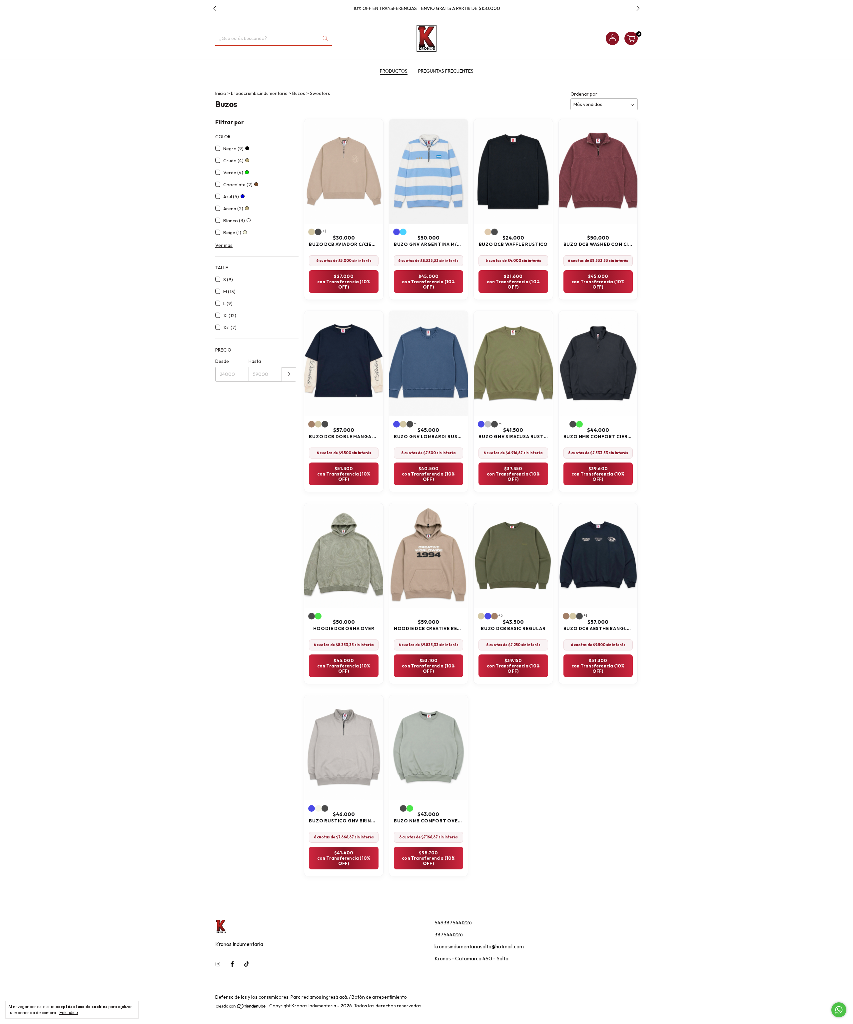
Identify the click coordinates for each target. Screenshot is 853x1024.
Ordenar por (583, 94)
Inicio (220, 93)
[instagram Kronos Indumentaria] (218, 964)
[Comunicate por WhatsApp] (838, 1009)
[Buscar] (325, 38)
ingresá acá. (335, 997)
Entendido (68, 1012)
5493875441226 (453, 922)
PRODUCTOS (394, 71)
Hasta (255, 361)
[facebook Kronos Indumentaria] (232, 964)
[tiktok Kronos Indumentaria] (246, 964)
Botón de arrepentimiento (379, 997)
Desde (222, 361)
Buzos (298, 93)
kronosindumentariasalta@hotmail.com (479, 946)
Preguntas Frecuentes (445, 71)
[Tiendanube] (241, 1008)
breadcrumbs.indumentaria (259, 93)
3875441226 (448, 934)
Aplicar (289, 374)
